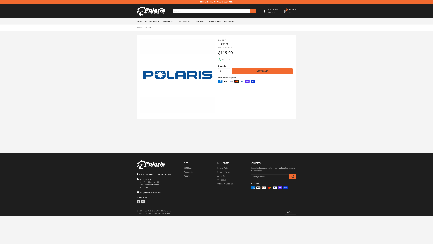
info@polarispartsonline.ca (150, 192)
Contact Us (221, 180)
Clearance (229, 21)
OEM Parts (200, 21)
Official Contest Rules (225, 184)
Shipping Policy (223, 172)
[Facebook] (138, 201)
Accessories (151, 21)
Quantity (222, 66)
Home (139, 21)
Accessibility (165, 213)
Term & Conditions (154, 213)
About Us (221, 176)
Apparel (166, 21)
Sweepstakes (215, 21)
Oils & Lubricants (184, 21)
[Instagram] (143, 201)
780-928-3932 (145, 179)
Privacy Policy (142, 213)
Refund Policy (222, 168)
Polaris (222, 40)
